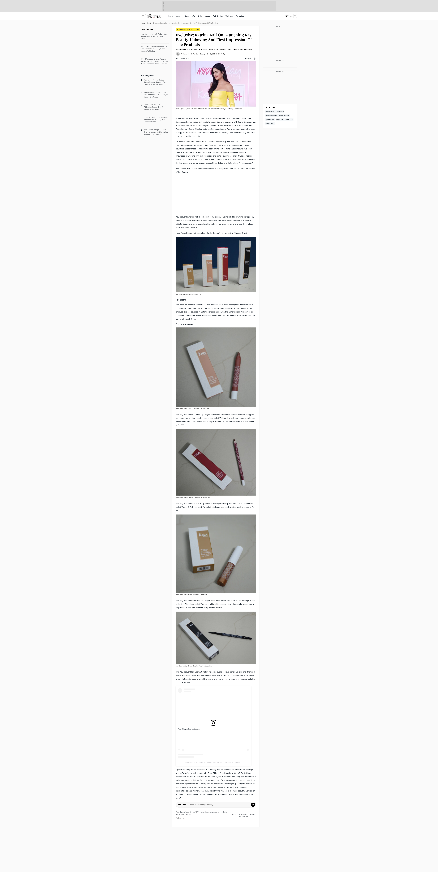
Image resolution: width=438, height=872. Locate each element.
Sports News (270, 119)
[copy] (255, 59)
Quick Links (270, 107)
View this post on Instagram (188, 729)
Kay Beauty (245, 814)
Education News (271, 115)
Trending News (147, 75)
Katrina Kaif (236, 814)
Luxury (179, 16)
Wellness (229, 16)
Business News (284, 115)
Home (170, 16)
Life (193, 16)
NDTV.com (288, 16)
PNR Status (280, 111)
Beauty (202, 54)
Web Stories (218, 16)
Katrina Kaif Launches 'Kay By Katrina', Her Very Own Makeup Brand (216, 233)
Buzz (187, 16)
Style (200, 16)
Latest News (184, 812)
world (189, 814)
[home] (153, 15)
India (225, 812)
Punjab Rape (270, 123)
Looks (207, 16)
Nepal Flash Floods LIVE (284, 119)
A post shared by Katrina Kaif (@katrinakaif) (201, 762)
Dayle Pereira (193, 54)
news (211, 812)
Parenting (240, 16)
